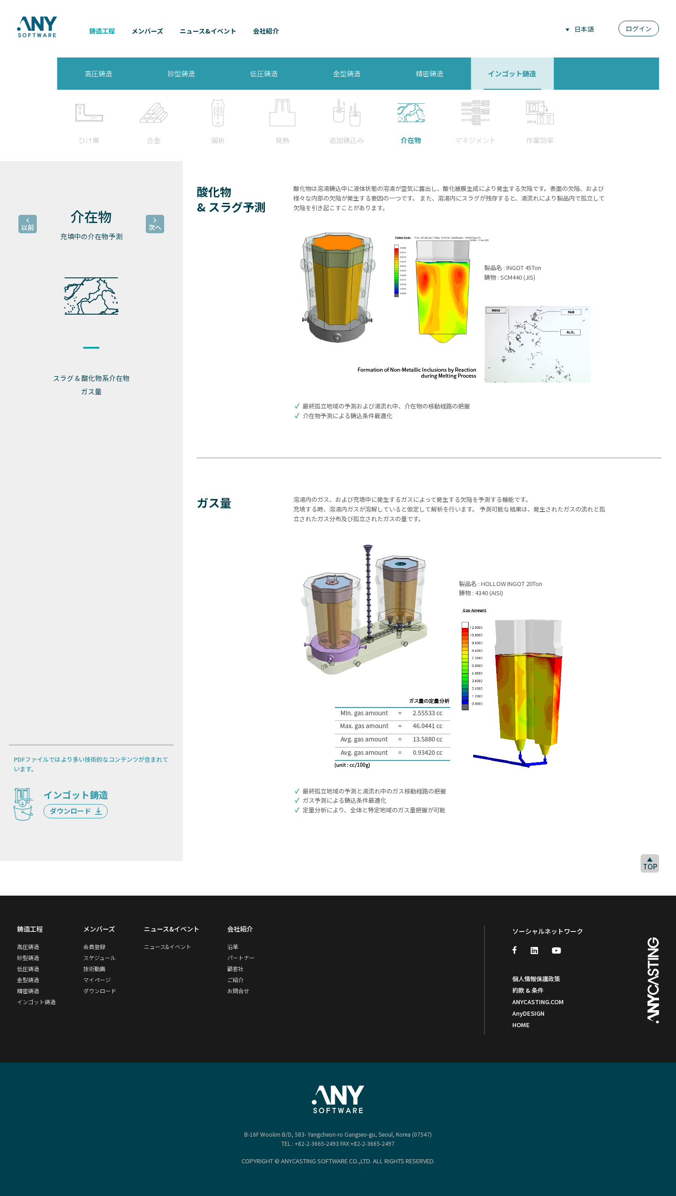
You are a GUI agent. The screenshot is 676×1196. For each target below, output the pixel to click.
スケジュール (99, 957)
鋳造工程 (102, 30)
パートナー (241, 957)
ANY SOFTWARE (37, 26)
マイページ (97, 979)
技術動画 (94, 968)
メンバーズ (147, 30)
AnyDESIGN (528, 1013)
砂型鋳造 (28, 957)
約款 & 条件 (528, 990)
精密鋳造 (28, 991)
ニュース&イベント (208, 30)
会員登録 (94, 946)
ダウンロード (71, 811)
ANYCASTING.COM (538, 1001)
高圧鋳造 (28, 946)
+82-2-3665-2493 (317, 1143)
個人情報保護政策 (536, 978)
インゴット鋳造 (36, 1002)
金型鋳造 (28, 979)
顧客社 (235, 968)
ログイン (639, 28)
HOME (521, 1024)
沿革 (232, 946)
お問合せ (238, 991)
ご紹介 (235, 979)
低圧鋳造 (28, 968)
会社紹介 (266, 30)
